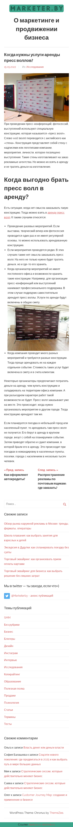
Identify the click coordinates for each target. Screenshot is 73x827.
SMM (7, 617)
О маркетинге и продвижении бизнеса (36, 29)
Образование (12, 681)
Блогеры (9, 638)
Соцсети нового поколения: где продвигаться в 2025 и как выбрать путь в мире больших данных (35, 759)
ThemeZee (56, 812)
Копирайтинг (12, 674)
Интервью (10, 660)
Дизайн (8, 646)
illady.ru (34, 824)
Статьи (8, 709)
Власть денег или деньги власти (43, 747)
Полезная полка (14, 688)
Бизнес (8, 631)
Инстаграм (11, 653)
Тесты (8, 724)
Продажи (10, 695)
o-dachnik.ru (47, 824)
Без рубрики (12, 624)
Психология (11, 702)
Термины (10, 717)
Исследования (35, 66)
